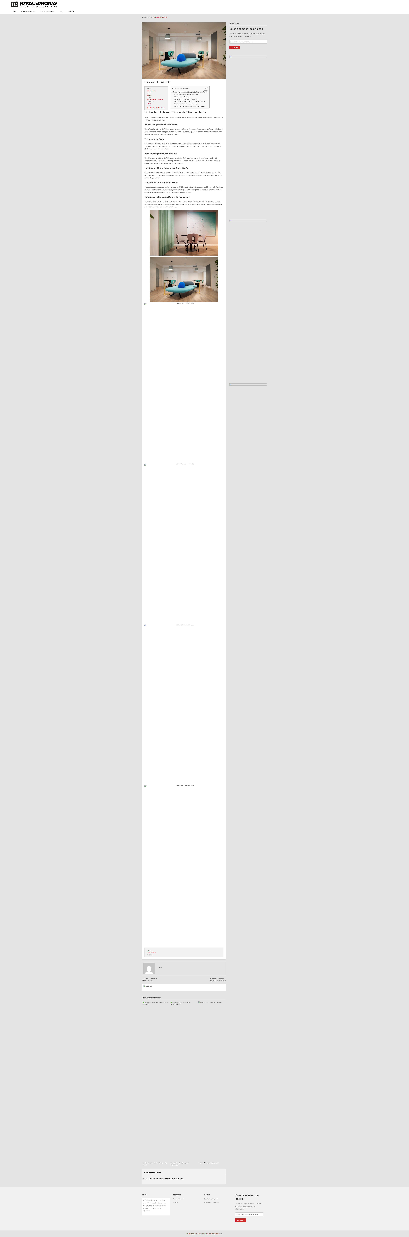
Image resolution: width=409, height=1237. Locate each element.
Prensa (175, 1202)
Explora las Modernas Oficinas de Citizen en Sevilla (190, 92)
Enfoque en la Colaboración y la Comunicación (191, 106)
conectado (160, 1178)
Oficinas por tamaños (48, 11)
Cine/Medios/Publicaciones (156, 108)
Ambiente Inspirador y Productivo (187, 99)
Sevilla (149, 103)
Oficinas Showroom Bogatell (217, 981)
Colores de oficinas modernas (208, 1163)
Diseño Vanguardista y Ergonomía (187, 94)
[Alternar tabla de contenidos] (204, 89)
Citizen (149, 95)
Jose (160, 967)
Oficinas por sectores (28, 11)
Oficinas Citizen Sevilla (157, 82)
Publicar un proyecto (211, 1199)
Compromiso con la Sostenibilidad (187, 104)
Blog (61, 11)
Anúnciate (71, 11)
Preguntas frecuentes (211, 1202)
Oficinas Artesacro (147, 981)
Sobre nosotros (178, 1199)
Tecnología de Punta (183, 97)
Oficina (149, 17)
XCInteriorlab (151, 91)
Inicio (14, 11)
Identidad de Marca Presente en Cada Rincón (191, 101)
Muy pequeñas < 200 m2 (155, 99)
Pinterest (146, 1211)
